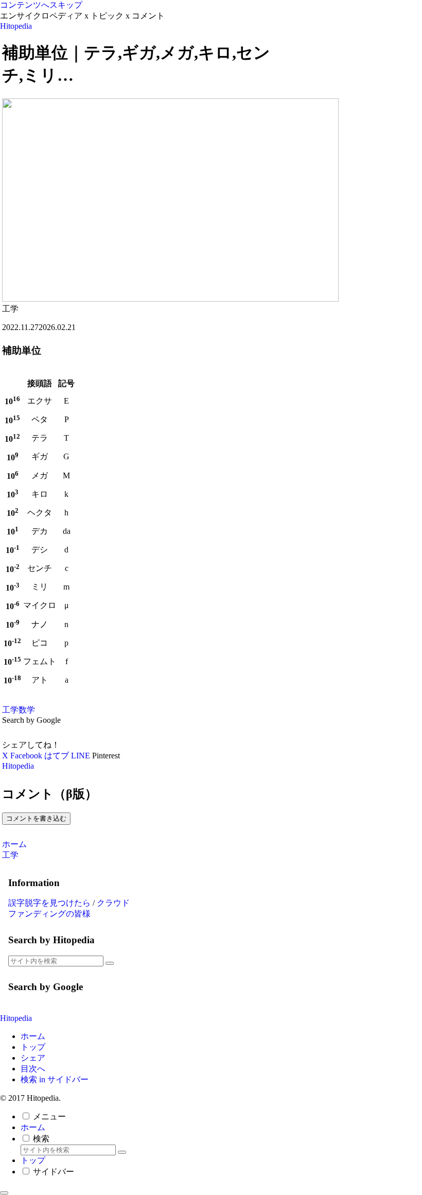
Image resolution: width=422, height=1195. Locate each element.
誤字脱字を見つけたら (49, 902)
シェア (33, 1057)
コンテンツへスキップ (41, 5)
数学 (27, 709)
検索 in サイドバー (55, 1079)
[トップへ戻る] (4, 1192)
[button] (110, 963)
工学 (10, 709)
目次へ (33, 1068)
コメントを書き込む (36, 818)
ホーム (33, 1036)
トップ (33, 1047)
